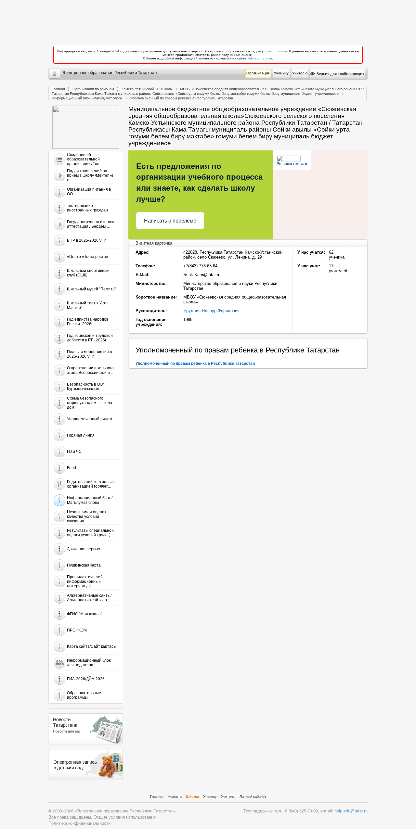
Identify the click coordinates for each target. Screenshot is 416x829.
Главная (58, 89)
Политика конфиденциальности (79, 823)
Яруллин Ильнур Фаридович (211, 310)
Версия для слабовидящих (340, 74)
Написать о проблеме (170, 220)
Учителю (299, 73)
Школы (167, 89)
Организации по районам (93, 89)
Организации (258, 73)
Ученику (281, 73)
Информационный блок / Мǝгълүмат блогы (87, 98)
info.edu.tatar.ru (260, 58)
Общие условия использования (125, 817)
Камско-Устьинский (138, 89)
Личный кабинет (253, 796)
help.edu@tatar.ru (351, 811)
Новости (175, 796)
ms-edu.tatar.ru (276, 51)
